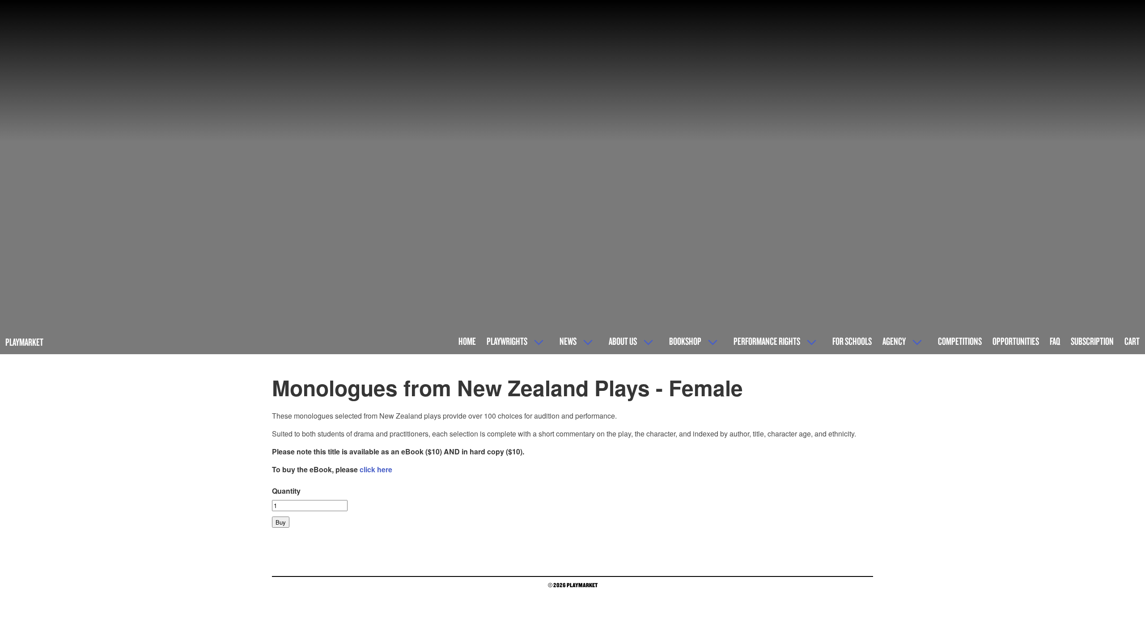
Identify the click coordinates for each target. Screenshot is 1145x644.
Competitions (960, 341)
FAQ (1055, 341)
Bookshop (685, 341)
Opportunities (1015, 341)
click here (376, 469)
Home (467, 341)
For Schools (852, 341)
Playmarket (24, 341)
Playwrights (507, 341)
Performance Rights (767, 341)
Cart (1132, 341)
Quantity (286, 491)
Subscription (1092, 341)
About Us (623, 341)
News (568, 341)
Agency (894, 341)
